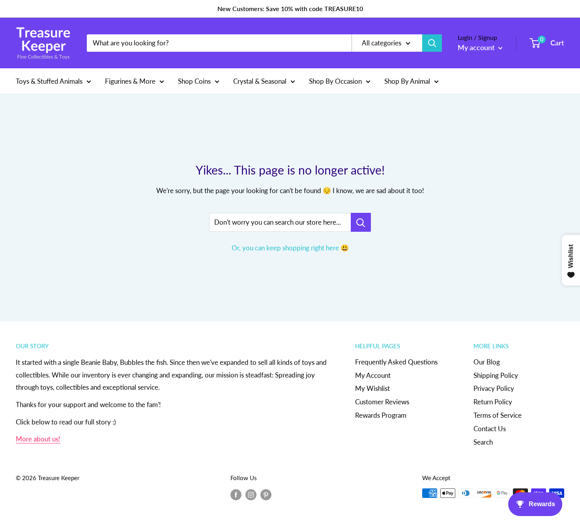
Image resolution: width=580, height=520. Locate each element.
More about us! (38, 439)
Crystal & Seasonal (259, 81)
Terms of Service (497, 415)
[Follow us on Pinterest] (265, 494)
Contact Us (489, 428)
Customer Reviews (382, 402)
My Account (373, 375)
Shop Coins (194, 81)
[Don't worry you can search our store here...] (361, 222)
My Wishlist (372, 388)
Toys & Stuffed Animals (49, 81)
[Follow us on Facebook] (235, 494)
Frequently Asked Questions (396, 362)
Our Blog (486, 362)
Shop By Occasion (335, 81)
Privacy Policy (493, 388)
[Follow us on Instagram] (250, 494)
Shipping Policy (495, 375)
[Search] (432, 43)
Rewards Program (380, 415)
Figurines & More (130, 81)
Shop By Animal (407, 81)
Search (483, 442)
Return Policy (492, 402)
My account (477, 47)
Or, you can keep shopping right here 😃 (290, 248)
